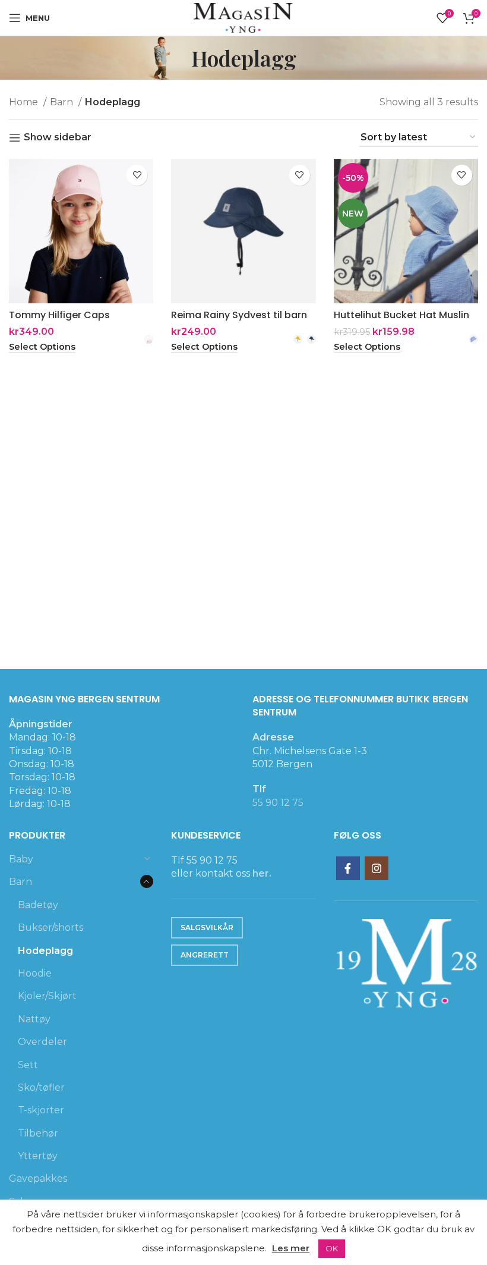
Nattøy (34, 1019)
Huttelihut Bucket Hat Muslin (401, 315)
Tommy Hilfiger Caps (59, 315)
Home (24, 102)
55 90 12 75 (277, 802)
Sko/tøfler (41, 1087)
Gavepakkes (38, 1178)
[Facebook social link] (348, 868)
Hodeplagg (45, 950)
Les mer (290, 1248)
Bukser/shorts (50, 927)
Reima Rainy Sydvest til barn (239, 315)
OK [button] (331, 1248)
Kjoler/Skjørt (47, 996)
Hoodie (35, 973)
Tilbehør (38, 1133)
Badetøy (38, 905)
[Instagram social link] (376, 868)
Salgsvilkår (207, 927)
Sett (28, 1065)
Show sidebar (57, 137)
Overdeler (42, 1041)
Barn (62, 102)
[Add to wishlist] (137, 175)
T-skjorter (41, 1110)
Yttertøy (38, 1156)
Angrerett (205, 954)
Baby (21, 859)
